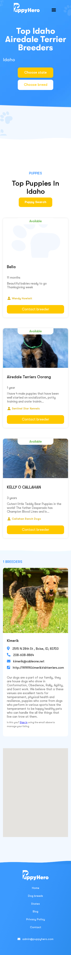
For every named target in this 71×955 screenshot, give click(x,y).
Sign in (23, 722)
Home (35, 887)
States (35, 903)
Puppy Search (35, 202)
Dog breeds (35, 895)
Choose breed (35, 85)
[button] (53, 10)
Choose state (35, 72)
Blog (35, 911)
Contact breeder (35, 309)
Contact (35, 927)
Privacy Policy (35, 919)
